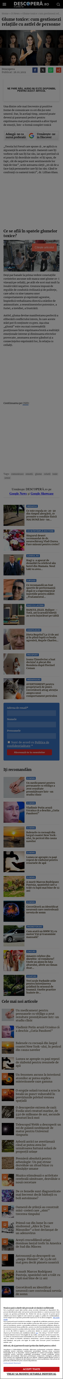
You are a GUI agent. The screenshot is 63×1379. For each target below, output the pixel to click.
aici (37, 1333)
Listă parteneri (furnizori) (12, 1363)
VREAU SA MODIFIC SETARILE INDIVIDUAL (31, 1374)
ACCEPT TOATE (31, 1369)
